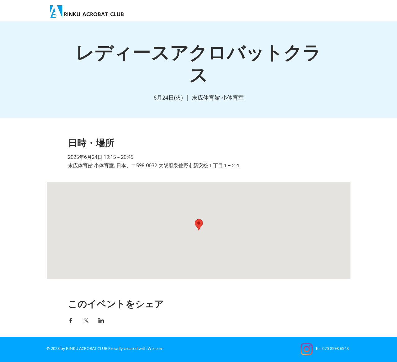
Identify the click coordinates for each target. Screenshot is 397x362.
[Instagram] (307, 349)
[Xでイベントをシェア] (86, 320)
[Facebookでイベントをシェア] (71, 320)
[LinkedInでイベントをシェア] (101, 320)
